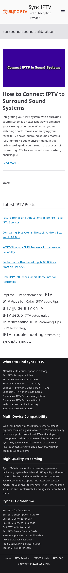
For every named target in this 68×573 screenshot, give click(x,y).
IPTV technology (14, 328)
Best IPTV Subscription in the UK (21, 514)
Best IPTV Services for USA (17, 518)
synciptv (25, 341)
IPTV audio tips (47, 301)
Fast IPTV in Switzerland (16, 527)
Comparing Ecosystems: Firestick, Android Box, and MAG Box (32, 235)
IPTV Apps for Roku (18, 301)
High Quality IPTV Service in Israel (22, 543)
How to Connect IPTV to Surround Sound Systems (34, 100)
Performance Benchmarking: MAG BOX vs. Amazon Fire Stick (29, 264)
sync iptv (10, 341)
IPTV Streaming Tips (45, 322)
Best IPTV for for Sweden (17, 510)
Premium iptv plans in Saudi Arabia (23, 535)
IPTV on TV (33, 308)
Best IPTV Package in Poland (18, 375)
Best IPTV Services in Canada (19, 522)
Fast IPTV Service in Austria (18, 408)
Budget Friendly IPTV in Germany (21, 383)
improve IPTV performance (22, 295)
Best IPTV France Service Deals (20, 531)
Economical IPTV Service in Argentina (24, 396)
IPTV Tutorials (41, 558)
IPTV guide (12, 308)
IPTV (47, 294)
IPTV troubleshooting (23, 334)
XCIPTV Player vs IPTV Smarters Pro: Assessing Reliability (32, 250)
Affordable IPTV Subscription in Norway (25, 371)
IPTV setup (13, 315)
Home (8, 558)
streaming (52, 335)
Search (6, 182)
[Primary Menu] (62, 11)
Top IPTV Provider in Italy (17, 547)
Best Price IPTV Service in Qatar (20, 379)
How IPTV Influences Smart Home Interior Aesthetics (29, 279)
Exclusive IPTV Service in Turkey (20, 404)
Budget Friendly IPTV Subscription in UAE (26, 387)
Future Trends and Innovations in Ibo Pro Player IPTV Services (33, 220)
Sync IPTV (40, 7)
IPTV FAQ (58, 558)
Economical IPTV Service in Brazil (21, 400)
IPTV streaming (15, 321)
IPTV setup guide (37, 315)
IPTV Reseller (22, 558)
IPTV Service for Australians (18, 539)
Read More (10, 163)
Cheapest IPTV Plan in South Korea (22, 391)
